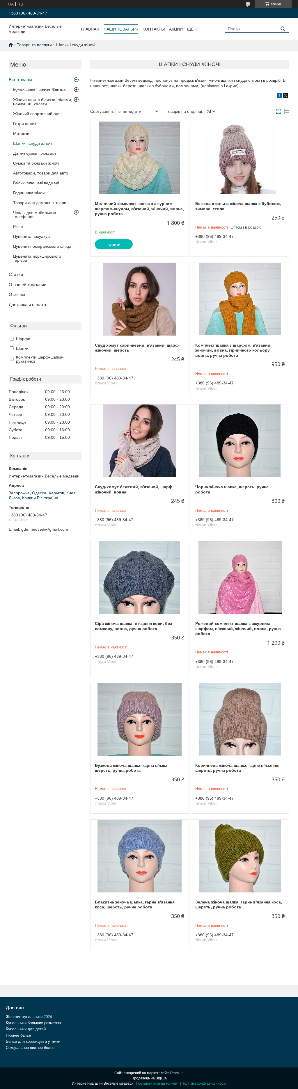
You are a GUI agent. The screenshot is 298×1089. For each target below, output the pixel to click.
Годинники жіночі (29, 192)
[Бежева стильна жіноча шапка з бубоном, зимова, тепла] (240, 157)
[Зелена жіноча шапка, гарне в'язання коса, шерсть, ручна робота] (240, 856)
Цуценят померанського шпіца (42, 246)
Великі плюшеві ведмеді (36, 183)
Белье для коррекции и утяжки (33, 1041)
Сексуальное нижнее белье (30, 1047)
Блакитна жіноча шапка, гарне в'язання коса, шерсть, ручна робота (135, 905)
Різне (18, 226)
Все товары (20, 79)
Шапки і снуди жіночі (32, 143)
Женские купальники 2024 (29, 1017)
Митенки (21, 133)
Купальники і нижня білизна (39, 90)
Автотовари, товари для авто (40, 173)
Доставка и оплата (27, 304)
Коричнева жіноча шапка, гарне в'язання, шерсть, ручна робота (237, 768)
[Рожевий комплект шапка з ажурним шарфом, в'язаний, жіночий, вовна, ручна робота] (240, 577)
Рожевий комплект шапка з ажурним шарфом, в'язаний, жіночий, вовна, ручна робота (238, 628)
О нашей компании (27, 284)
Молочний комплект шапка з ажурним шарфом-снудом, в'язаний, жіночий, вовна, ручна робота (139, 208)
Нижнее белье (18, 1035)
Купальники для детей (26, 1029)
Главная (90, 29)
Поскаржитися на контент (157, 1083)
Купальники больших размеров (33, 1023)
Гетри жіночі (24, 123)
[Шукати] (282, 29)
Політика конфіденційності (204, 1083)
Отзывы (17, 294)
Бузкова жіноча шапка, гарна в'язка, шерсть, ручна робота (131, 768)
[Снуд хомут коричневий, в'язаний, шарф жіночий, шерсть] (140, 299)
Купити (113, 244)
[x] (285, 96)
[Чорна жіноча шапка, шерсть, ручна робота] (240, 440)
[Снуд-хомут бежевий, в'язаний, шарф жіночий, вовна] (140, 440)
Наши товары (119, 29)
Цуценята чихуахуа (31, 236)
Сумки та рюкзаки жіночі (36, 163)
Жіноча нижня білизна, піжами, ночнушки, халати (42, 101)
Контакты (154, 29)
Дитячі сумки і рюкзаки (34, 153)
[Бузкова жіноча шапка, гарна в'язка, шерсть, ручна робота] (140, 719)
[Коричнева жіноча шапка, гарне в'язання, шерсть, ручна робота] (240, 719)
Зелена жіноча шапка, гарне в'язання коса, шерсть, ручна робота (238, 905)
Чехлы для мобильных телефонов (34, 214)
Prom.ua (177, 1073)
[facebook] (279, 96)
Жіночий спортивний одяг (37, 113)
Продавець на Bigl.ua (149, 1078)
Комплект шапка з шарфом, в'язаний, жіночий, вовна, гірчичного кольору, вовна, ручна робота (233, 350)
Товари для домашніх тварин (41, 202)
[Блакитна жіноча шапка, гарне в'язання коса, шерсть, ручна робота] (140, 856)
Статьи (16, 274)
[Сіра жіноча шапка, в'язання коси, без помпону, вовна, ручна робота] (140, 577)
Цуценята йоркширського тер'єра (37, 258)
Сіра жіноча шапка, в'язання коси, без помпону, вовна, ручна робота (133, 626)
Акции (176, 29)
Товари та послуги (34, 45)
